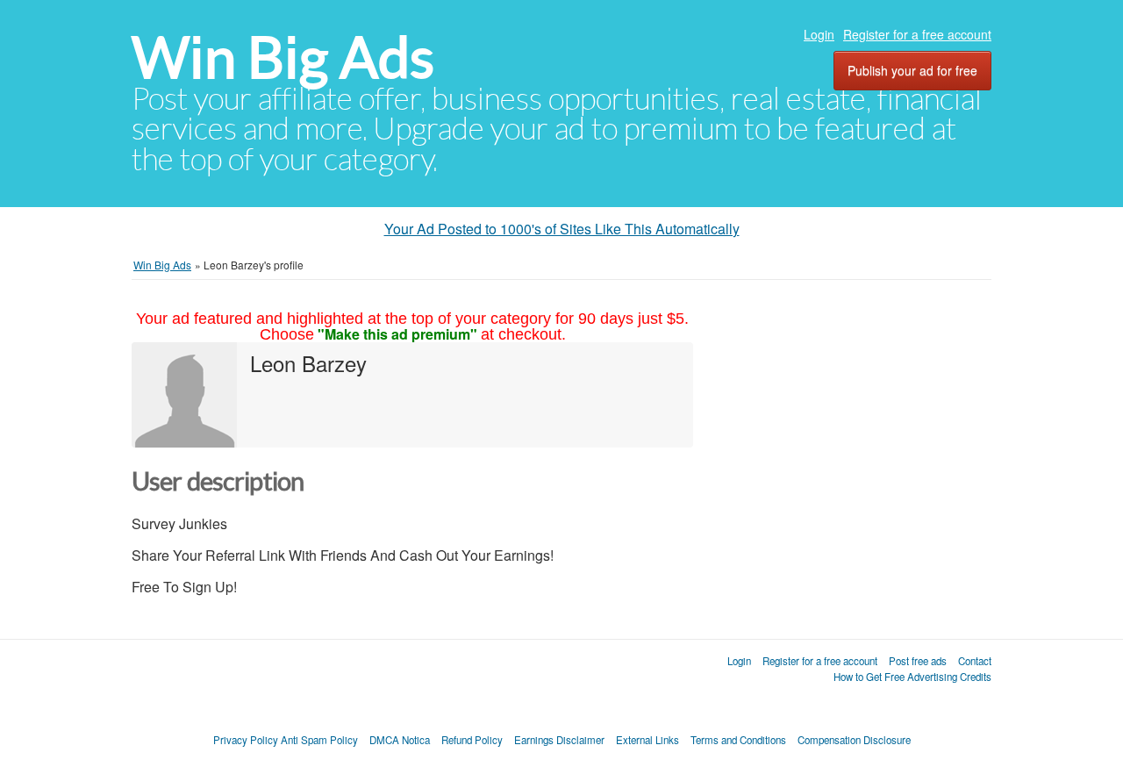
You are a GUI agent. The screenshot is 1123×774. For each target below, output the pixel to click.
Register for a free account (917, 34)
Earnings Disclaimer (559, 740)
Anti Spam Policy (319, 740)
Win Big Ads (283, 57)
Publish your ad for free (912, 70)
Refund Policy (472, 740)
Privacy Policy (245, 740)
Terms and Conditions (738, 740)
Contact (974, 661)
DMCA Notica (399, 740)
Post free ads (918, 661)
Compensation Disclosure (854, 740)
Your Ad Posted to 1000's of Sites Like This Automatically (562, 229)
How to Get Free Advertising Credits (912, 677)
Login (819, 34)
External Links (647, 740)
